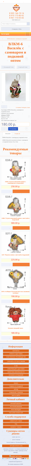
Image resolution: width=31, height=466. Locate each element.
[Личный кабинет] (3, 1)
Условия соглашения (16, 375)
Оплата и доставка (15, 354)
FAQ (16, 424)
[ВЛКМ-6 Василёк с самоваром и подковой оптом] (15, 87)
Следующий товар (23, 67)
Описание (7, 133)
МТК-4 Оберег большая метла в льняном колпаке (15, 292)
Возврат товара (16, 427)
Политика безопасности (15, 372)
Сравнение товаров (16, 392)
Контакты (16, 351)
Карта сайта (16, 395)
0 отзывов (18, 107)
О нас (16, 366)
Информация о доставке (15, 369)
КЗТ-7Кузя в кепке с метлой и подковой (15, 255)
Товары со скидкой (16, 386)
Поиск (16, 383)
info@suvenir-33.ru (16, 446)
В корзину (13, 129)
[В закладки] (2, 106)
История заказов (16, 406)
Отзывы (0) (17, 133)
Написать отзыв (26, 107)
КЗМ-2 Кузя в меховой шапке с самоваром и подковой (15, 182)
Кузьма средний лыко (15, 328)
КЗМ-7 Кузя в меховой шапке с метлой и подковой (15, 219)
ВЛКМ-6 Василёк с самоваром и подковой (17, 38)
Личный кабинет (16, 403)
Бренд (16, 389)
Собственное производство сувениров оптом (16, 357)
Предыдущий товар (8, 67)
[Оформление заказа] (28, 1)
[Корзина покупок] (26, 1)
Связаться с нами (16, 421)
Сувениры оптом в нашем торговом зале (16, 361)
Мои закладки (16, 409)
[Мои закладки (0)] (23, 1)
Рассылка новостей (16, 413)
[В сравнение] (5, 106)
